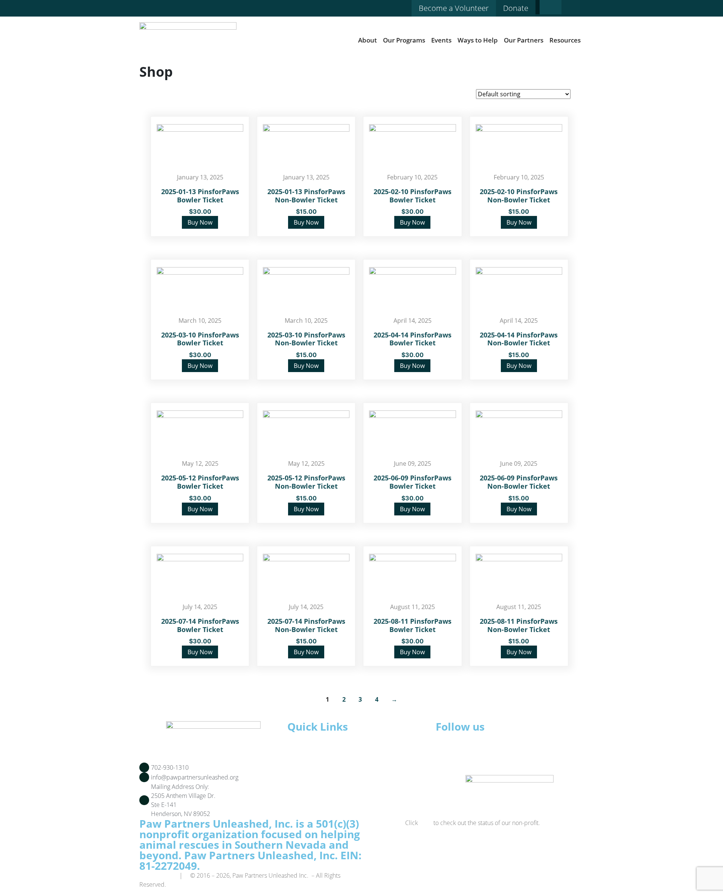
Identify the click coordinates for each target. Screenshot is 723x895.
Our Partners (523, 40)
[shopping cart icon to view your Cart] (572, 7)
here (425, 823)
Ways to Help (478, 40)
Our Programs (404, 40)
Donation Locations (328, 788)
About (367, 40)
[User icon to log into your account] (550, 7)
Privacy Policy (157, 875)
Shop (307, 761)
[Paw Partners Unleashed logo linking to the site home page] (187, 40)
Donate (310, 779)
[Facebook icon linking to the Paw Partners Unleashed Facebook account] (143, 10)
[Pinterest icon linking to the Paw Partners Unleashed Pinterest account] (157, 10)
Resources (565, 40)
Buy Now (200, 222)
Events (441, 40)
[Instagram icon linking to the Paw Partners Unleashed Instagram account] (171, 10)
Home (308, 743)
